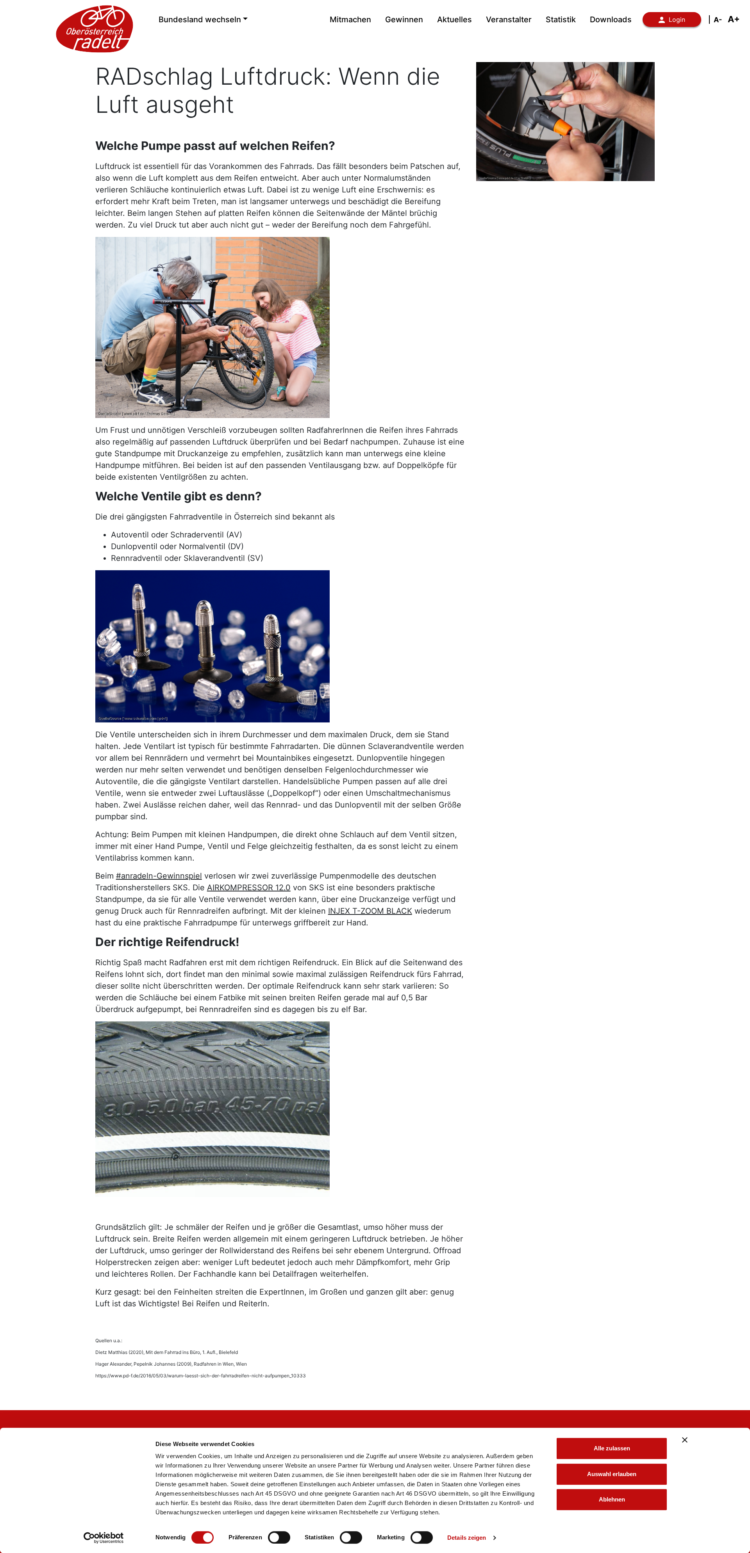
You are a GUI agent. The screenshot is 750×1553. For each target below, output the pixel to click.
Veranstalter (509, 19)
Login (677, 19)
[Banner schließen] (685, 1440)
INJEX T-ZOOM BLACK (370, 911)
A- (718, 20)
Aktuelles (454, 19)
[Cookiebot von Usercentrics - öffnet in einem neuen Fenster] (104, 1538)
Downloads (611, 19)
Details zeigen (466, 1537)
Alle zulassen (612, 1448)
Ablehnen (612, 1499)
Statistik (561, 19)
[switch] (279, 1537)
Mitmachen (350, 19)
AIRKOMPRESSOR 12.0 (249, 887)
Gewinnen (404, 19)
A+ (734, 19)
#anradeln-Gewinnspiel (159, 876)
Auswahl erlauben (611, 1474)
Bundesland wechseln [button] (200, 19)
